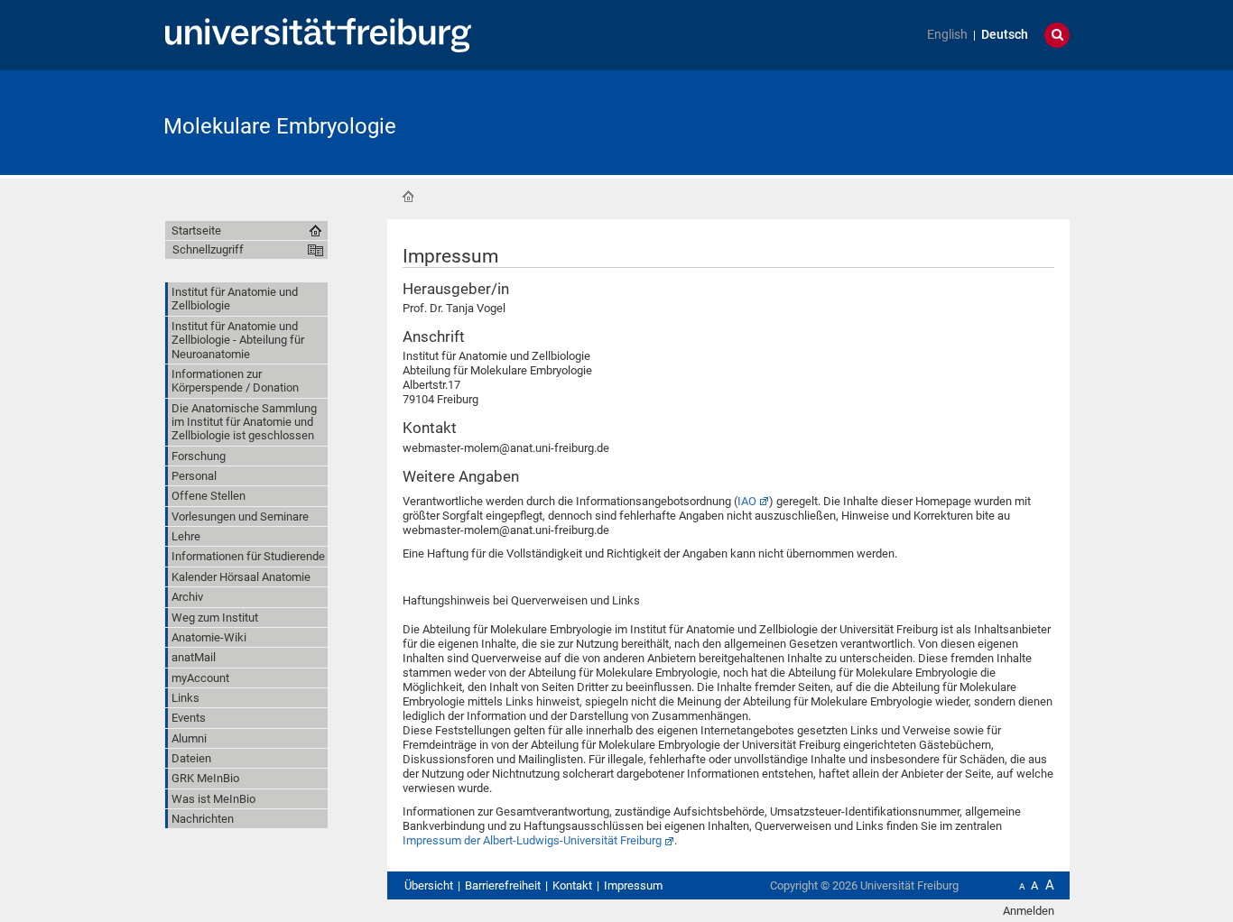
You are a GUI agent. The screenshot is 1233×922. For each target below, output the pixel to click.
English (947, 34)
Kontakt (572, 885)
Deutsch (1004, 34)
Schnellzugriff (208, 249)
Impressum (633, 885)
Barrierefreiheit (503, 885)
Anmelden (1028, 910)
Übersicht (428, 885)
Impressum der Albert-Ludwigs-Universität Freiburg (532, 840)
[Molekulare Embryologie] (981, 121)
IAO (746, 501)
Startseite (408, 196)
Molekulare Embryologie (279, 126)
